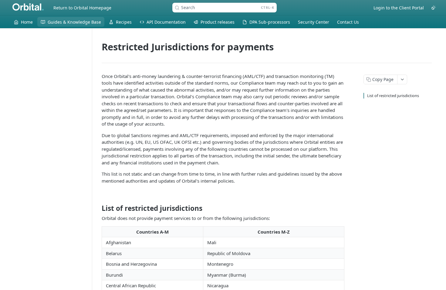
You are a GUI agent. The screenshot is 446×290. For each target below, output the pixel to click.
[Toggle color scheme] (433, 7)
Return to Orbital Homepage (82, 8)
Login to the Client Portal (398, 8)
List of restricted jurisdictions (393, 95)
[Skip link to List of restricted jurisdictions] (97, 208)
